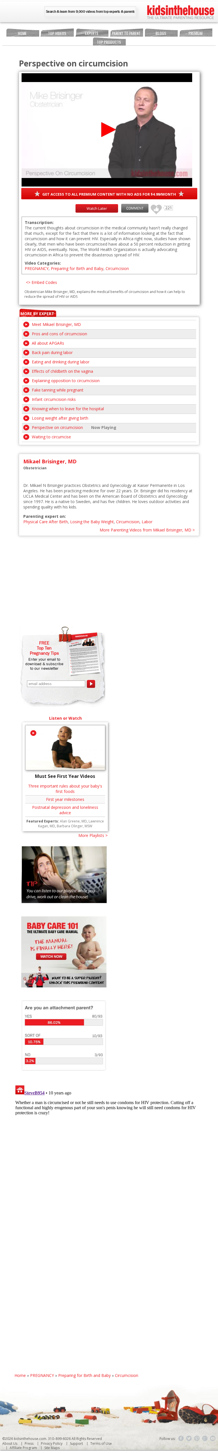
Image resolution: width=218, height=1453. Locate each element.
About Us (9, 1443)
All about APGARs (48, 343)
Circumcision (117, 268)
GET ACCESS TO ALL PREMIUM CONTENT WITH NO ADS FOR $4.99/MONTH (109, 194)
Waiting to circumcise (51, 436)
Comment (134, 208)
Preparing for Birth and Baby (77, 268)
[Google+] (205, 1438)
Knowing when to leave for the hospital (68, 408)
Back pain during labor (52, 352)
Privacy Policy (51, 1443)
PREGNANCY (37, 268)
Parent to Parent (126, 33)
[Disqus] (109, 1154)
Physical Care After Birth (45, 521)
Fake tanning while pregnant (57, 390)
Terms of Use (101, 1443)
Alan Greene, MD (73, 821)
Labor (147, 521)
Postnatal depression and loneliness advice (65, 810)
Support (76, 1443)
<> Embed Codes (41, 282)
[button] (107, 130)
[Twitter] (189, 1438)
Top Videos (57, 33)
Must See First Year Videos (65, 776)
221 (154, 207)
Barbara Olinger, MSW (74, 826)
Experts (91, 33)
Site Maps (52, 1447)
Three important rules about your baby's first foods (65, 788)
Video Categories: (43, 263)
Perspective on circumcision (57, 427)
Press (29, 1443)
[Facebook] (181, 1438)
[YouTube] (213, 1438)
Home (22, 33)
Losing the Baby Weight (92, 521)
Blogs (161, 33)
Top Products (109, 42)
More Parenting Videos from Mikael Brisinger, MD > (147, 530)
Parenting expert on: (44, 516)
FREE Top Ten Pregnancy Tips (44, 648)
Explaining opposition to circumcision (66, 380)
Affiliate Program (23, 1447)
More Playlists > (93, 835)
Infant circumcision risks (54, 399)
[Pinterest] (197, 1438)
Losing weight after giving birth (60, 418)
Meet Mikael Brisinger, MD (56, 324)
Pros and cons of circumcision (59, 333)
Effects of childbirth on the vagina (62, 371)
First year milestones (65, 799)
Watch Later (97, 208)
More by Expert (37, 313)
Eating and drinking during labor (60, 362)
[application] (107, 130)
